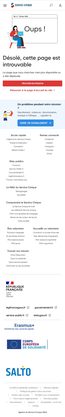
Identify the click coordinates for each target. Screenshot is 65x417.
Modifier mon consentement (47, 395)
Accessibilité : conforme (50, 402)
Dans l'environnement (18, 262)
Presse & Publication (18, 143)
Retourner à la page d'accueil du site (31, 90)
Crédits (35, 406)
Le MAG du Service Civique (21, 187)
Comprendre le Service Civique (23, 202)
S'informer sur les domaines (18, 266)
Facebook (49, 139)
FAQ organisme (46, 243)
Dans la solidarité (18, 258)
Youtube (49, 150)
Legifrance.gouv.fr (16, 176)
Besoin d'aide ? (18, 150)
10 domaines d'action (15, 236)
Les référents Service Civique (23, 210)
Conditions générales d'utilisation (23, 387)
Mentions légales (50, 387)
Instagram (49, 146)
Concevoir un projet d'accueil (46, 232)
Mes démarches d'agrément (46, 236)
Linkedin (49, 143)
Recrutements (15, 402)
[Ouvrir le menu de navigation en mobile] (5, 5)
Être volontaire (15, 228)
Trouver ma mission (32, 83)
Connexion (18, 146)
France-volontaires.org (16, 179)
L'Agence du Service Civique (18, 139)
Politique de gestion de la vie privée (35, 391)
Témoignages (21, 191)
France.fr (16, 165)
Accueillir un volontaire (46, 228)
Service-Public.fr (16, 169)
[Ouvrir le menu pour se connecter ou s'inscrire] (60, 5)
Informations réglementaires (25, 398)
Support (31, 402)
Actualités (21, 195)
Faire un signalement (33, 123)
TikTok (49, 153)
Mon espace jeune (16, 240)
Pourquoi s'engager (15, 232)
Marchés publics (50, 398)
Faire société (23, 221)
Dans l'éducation (18, 255)
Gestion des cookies (20, 395)
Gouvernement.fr (16, 172)
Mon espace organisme (46, 240)
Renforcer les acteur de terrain (23, 217)
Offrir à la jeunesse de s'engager (24, 213)
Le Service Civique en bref (23, 206)
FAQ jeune (15, 243)
